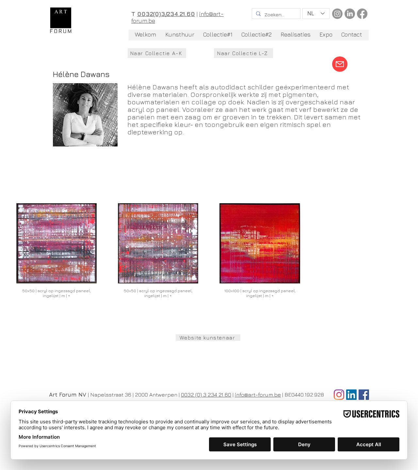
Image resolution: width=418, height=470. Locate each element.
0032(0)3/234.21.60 (166, 13)
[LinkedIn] (350, 13)
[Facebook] (362, 13)
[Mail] (339, 64)
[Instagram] (337, 13)
